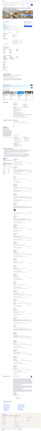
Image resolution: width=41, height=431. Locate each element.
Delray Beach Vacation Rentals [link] (20, 408)
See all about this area (15, 44)
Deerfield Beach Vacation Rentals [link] (7, 408)
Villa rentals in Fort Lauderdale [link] (20, 407)
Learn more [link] (4, 162)
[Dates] (16, 5)
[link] (31, 6)
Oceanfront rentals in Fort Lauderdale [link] (21, 406)
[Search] (32, 87)
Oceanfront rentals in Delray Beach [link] (7, 406)
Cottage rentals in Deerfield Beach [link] (21, 405)
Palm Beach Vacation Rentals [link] (6, 410)
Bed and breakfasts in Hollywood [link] (21, 404)
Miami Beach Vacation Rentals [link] (20, 409)
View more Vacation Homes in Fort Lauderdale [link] (7, 137)
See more (14, 124)
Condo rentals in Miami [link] (6, 405)
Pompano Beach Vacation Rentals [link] (21, 410)
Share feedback (18, 398)
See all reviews (15, 373)
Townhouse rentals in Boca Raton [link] (7, 407)
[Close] (40, 429)
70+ (31, 17)
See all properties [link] (5, 6)
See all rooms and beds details (6, 70)
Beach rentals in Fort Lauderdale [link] (7, 404)
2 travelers (26, 24)
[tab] (5, 402)
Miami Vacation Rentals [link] (6, 409)
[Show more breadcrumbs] (3, 2)
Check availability (28, 26)
